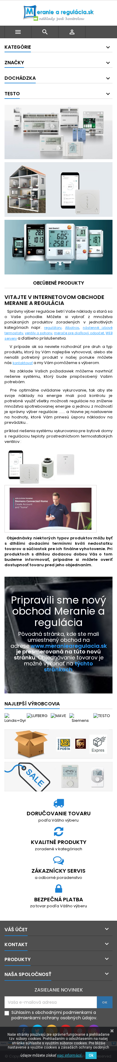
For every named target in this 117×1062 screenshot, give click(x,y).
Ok (91, 1055)
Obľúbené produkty (58, 283)
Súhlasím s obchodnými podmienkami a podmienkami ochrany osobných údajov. (54, 1015)
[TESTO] (101, 716)
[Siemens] (80, 718)
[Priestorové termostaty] (58, 776)
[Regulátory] (58, 131)
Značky (14, 62)
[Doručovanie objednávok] (58, 744)
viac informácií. (69, 1055)
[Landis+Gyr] (15, 718)
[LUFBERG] (37, 716)
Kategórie (17, 47)
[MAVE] (58, 716)
